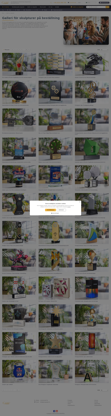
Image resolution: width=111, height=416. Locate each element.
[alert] (55, 208)
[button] (55, 213)
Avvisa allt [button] (61, 210)
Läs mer (69, 206)
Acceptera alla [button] (50, 210)
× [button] (79, 201)
